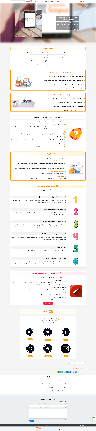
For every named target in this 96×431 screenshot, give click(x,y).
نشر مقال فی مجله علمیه (80, 363)
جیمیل (66, 356)
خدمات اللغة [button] (50, 1)
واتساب (30, 356)
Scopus (71, 363)
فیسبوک (65, 339)
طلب (31, 1)
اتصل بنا (35, 1)
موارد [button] (39, 1)
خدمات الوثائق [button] (44, 1)
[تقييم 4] (73, 368)
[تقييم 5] (72, 368)
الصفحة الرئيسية (56, 1)
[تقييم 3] (75, 368)
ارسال (32, 420)
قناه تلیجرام (48, 339)
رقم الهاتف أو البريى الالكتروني (41, 403)
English (27, 1)
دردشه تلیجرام (48, 356)
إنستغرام (30, 339)
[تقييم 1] (78, 368)
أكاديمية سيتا (82, 1)
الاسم (66, 403)
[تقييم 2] (76, 368)
